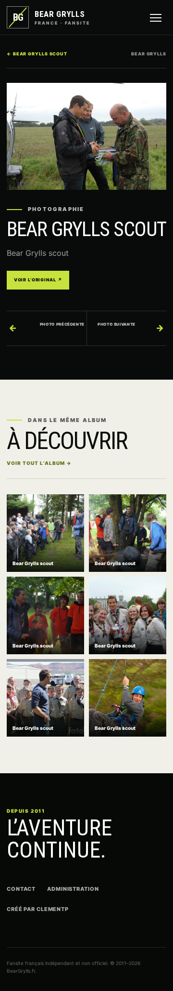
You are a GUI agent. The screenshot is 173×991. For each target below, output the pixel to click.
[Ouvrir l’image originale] (86, 136)
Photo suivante (131, 327)
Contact (21, 888)
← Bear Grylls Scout (37, 53)
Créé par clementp (38, 909)
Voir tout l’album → (39, 463)
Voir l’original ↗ (38, 279)
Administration (73, 888)
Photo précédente (47, 327)
